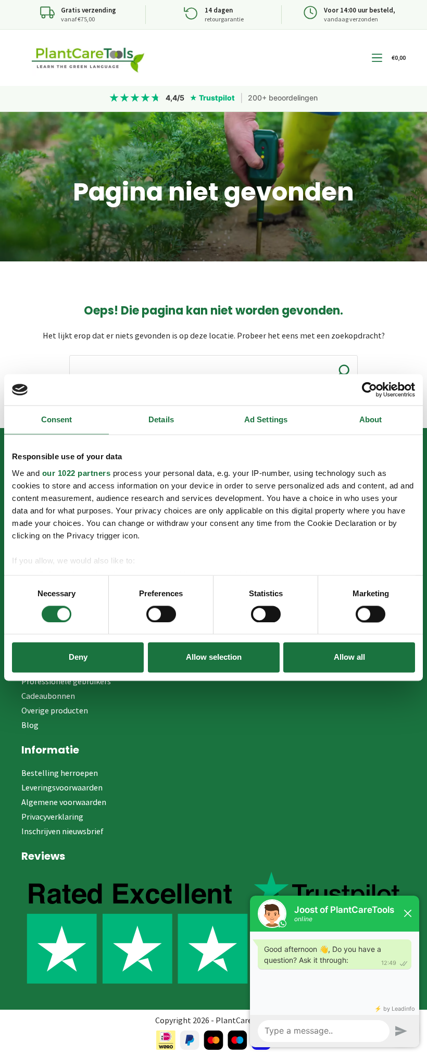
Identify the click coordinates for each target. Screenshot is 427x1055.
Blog (30, 725)
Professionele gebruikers (66, 681)
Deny (78, 657)
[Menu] (377, 58)
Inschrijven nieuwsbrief (62, 831)
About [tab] (370, 419)
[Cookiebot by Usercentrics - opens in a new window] (369, 389)
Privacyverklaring (52, 816)
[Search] (343, 371)
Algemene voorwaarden (63, 802)
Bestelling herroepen (59, 773)
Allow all (349, 657)
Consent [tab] (56, 419)
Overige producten (54, 710)
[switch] (161, 614)
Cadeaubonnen (48, 695)
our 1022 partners (76, 473)
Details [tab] (161, 419)
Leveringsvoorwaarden (62, 787)
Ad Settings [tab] (265, 419)
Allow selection (214, 657)
